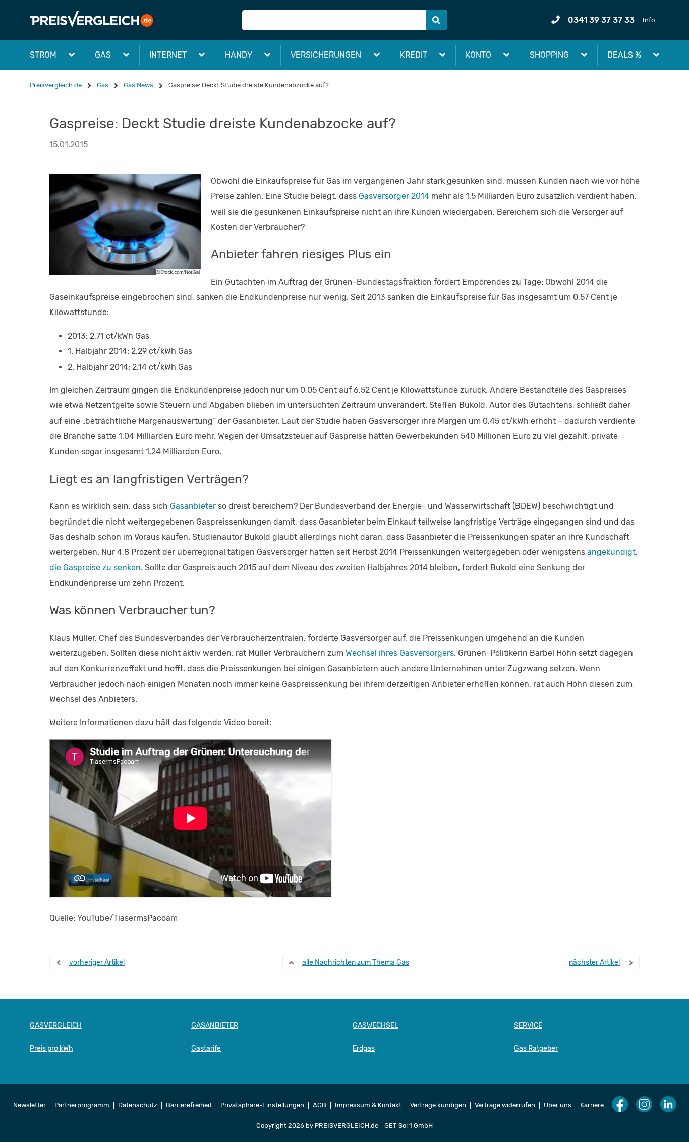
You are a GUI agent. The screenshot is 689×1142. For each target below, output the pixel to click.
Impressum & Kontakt (368, 1105)
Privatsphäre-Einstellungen (262, 1105)
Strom (43, 55)
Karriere (592, 1105)
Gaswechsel (375, 1025)
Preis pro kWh (51, 1048)
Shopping (549, 55)
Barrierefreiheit (189, 1105)
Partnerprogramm (81, 1105)
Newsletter (29, 1105)
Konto (478, 55)
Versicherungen (326, 55)
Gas (103, 55)
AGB (319, 1105)
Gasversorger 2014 (394, 196)
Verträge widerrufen (505, 1105)
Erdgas (364, 1048)
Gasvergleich (56, 1025)
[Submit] (436, 20)
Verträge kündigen (438, 1105)
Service (528, 1025)
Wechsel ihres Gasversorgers (400, 653)
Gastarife (206, 1048)
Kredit (413, 55)
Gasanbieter (193, 506)
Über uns (557, 1105)
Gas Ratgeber (536, 1048)
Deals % (624, 55)
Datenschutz (137, 1105)
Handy (238, 55)
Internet (168, 55)
